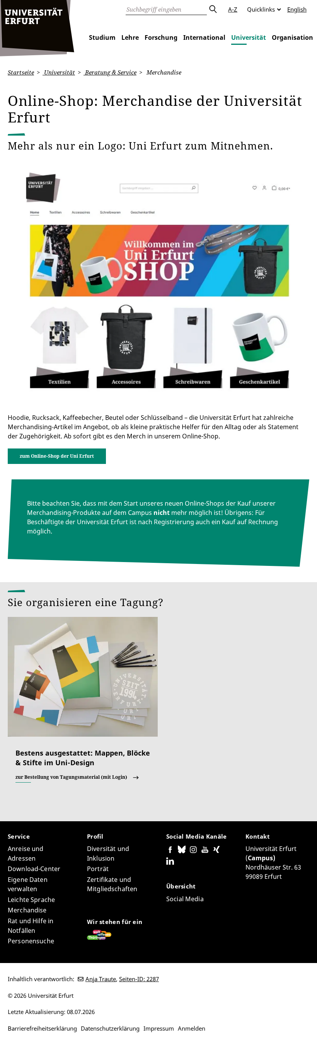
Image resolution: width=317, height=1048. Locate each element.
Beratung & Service (110, 72)
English (297, 9)
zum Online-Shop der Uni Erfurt (57, 456)
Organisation (292, 37)
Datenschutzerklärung (110, 1028)
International (204, 37)
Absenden (212, 9)
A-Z (232, 9)
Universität (248, 37)
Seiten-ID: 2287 (139, 979)
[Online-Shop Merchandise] (158, 282)
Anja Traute (100, 979)
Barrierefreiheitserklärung (42, 1028)
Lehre (130, 37)
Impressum (158, 1028)
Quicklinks (261, 9)
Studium (102, 37)
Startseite (21, 72)
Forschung (161, 37)
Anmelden (191, 1028)
